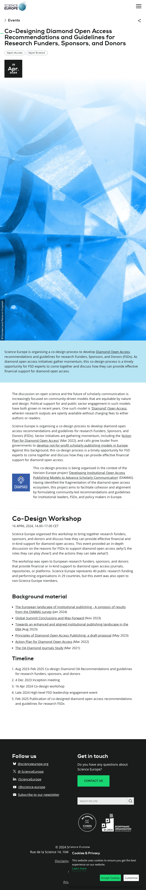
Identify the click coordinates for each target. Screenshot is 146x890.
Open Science (36, 53)
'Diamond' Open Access (109, 408)
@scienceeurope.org (33, 764)
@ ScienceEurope (31, 771)
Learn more (79, 868)
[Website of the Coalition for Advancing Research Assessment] (87, 830)
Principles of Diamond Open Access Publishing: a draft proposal (63, 635)
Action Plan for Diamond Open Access (43, 641)
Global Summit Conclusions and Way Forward (49, 618)
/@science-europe (31, 787)
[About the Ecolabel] (118, 830)
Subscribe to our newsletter (38, 794)
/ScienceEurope (29, 779)
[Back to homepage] (15, 6)
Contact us (93, 781)
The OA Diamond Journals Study (39, 648)
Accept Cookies (110, 878)
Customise (131, 878)
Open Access (15, 53)
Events (14, 20)
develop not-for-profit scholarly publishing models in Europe (82, 445)
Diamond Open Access (113, 352)
